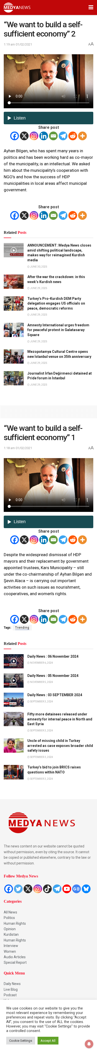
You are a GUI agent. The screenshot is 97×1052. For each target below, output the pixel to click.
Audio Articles (15, 957)
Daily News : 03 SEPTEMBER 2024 (54, 695)
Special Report (15, 962)
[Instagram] (34, 136)
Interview (11, 946)
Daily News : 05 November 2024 (52, 676)
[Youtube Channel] (66, 888)
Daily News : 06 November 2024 (52, 656)
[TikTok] (47, 888)
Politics (9, 918)
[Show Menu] (91, 7)
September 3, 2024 (41, 701)
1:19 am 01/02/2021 (18, 44)
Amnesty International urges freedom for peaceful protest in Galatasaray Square (58, 330)
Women (10, 951)
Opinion (10, 929)
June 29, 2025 (38, 288)
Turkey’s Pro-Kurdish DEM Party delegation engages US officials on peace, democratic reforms (56, 303)
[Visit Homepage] (17, 8)
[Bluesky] (86, 888)
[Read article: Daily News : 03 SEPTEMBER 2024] (14, 700)
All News (10, 912)
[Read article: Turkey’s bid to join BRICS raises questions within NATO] (14, 772)
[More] (82, 136)
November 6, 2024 (41, 662)
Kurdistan (11, 934)
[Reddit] (72, 136)
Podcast (10, 995)
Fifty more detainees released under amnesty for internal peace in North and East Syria (59, 719)
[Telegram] (63, 136)
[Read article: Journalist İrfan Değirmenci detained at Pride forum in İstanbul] (14, 378)
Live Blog (11, 989)
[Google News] (76, 888)
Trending (22, 627)
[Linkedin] (43, 136)
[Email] (53, 136)
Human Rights (15, 923)
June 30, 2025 (38, 266)
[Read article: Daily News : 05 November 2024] (14, 680)
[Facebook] (14, 136)
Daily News (12, 984)
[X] (24, 136)
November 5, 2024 (41, 682)
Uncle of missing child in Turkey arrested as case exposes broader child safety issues (60, 745)
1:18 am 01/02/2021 (18, 448)
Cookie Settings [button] (20, 1040)
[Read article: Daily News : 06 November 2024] (14, 661)
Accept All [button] (48, 1040)
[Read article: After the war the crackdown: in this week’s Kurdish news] (14, 282)
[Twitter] (18, 888)
